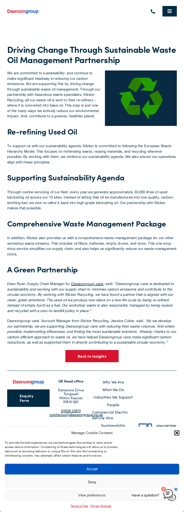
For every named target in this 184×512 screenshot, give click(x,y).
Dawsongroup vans (87, 284)
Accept (92, 469)
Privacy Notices (101, 506)
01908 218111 (71, 410)
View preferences (92, 495)
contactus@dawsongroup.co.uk (76, 414)
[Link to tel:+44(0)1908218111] (153, 11)
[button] (176, 433)
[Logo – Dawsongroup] (23, 10)
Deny (92, 482)
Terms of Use (79, 506)
